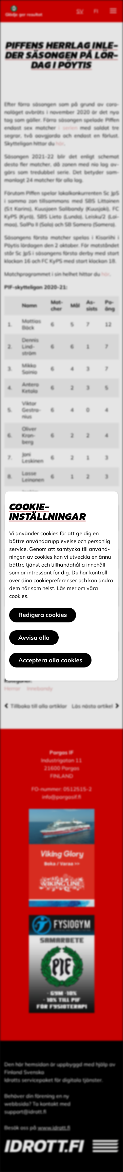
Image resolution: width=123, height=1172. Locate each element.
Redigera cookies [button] (42, 614)
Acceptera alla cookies (50, 660)
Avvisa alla (34, 637)
